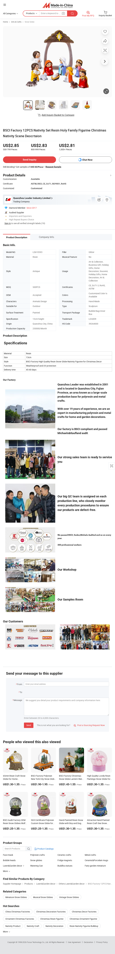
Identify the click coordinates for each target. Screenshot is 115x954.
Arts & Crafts (16, 22)
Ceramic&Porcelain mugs (96, 860)
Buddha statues (65, 865)
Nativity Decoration (54, 926)
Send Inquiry (29, 159)
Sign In (7, 223)
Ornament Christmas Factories (19, 918)
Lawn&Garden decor (12, 865)
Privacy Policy (102, 942)
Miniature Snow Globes (16, 897)
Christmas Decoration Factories (51, 911)
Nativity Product (13, 926)
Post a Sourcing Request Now (89, 725)
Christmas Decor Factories (84, 911)
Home (5, 22)
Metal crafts (90, 854)
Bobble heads (9, 860)
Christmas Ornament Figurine (83, 918)
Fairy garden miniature (95, 865)
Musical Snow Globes (43, 897)
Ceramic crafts (64, 854)
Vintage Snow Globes (69, 897)
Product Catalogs (45, 848)
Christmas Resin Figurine (51, 918)
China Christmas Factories (17, 911)
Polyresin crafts (37, 854)
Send (28, 725)
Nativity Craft (33, 926)
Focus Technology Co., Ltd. (38, 942)
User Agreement (74, 942)
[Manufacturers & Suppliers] (58, 5)
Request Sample (53, 167)
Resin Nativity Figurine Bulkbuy (84, 926)
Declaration (88, 942)
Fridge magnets (65, 860)
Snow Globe (29, 22)
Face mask (8, 854)
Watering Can (36, 865)
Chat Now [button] (87, 159)
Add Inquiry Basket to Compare (58, 115)
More (5, 931)
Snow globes (36, 860)
